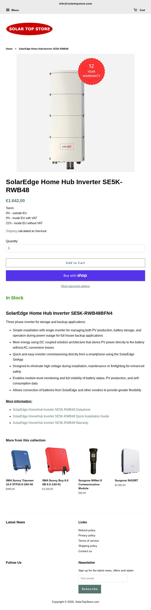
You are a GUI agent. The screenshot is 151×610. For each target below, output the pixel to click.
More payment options (75, 286)
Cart (142, 10)
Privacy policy (86, 535)
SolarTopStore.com (87, 601)
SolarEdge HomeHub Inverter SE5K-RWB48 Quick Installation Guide (61, 416)
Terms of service (88, 540)
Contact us (85, 551)
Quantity (11, 241)
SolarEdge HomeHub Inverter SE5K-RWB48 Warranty (50, 422)
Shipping (11, 231)
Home (9, 48)
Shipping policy (87, 545)
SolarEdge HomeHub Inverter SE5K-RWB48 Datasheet (51, 409)
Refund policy (86, 530)
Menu (15, 10)
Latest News (15, 522)
